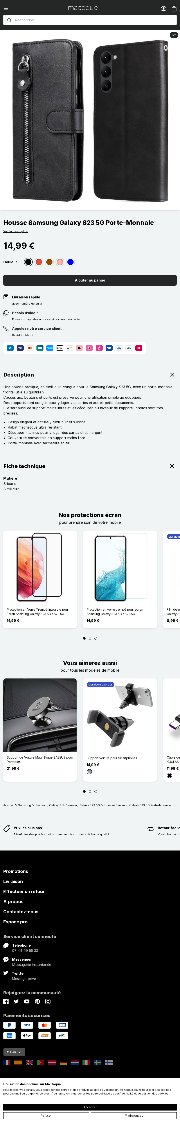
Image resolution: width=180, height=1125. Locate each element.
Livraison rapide (26, 297)
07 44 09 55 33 (25, 950)
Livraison (13, 881)
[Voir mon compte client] (163, 8)
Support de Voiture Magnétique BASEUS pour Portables (40, 759)
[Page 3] (95, 638)
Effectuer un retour (24, 891)
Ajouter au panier (90, 280)
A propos (13, 901)
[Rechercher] (9, 20)
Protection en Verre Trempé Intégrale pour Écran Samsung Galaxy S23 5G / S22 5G (38, 612)
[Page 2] (90, 638)
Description (19, 374)
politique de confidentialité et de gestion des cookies (133, 1093)
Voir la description (15, 231)
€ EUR (11, 1052)
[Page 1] (84, 638)
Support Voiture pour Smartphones (112, 758)
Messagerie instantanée (31, 964)
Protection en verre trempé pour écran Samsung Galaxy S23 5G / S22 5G (115, 612)
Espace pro (15, 921)
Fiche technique (24, 466)
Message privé (24, 978)
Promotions (15, 871)
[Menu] (35, 8)
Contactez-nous (20, 911)
